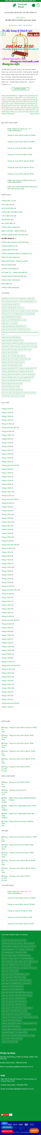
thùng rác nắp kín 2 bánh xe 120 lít (11, 1029)
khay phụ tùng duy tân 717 (9, 949)
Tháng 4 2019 (6, 692)
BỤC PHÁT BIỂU (7, 223)
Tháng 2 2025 (6, 461)
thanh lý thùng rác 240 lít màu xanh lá (12, 343)
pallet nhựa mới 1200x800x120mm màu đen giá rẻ (16, 983)
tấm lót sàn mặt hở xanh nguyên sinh (12, 392)
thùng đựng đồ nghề (7, 1032)
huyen (30, 25)
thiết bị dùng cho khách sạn (9, 111)
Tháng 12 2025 (6, 424)
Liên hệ (35, 1128)
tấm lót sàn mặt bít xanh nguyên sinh (12, 389)
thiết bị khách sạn (19, 109)
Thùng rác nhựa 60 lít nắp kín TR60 (19, 154)
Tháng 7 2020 (6, 635)
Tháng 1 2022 (6, 582)
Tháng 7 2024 (6, 473)
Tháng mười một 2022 (9, 544)
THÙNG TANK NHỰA (9, 287)
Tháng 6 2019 (6, 684)
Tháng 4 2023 (6, 526)
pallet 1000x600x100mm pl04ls (11, 317)
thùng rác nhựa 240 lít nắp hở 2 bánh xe (13, 362)
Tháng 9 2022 (6, 552)
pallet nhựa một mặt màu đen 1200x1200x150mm (16, 980)
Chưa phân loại (6, 204)
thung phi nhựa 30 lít (31, 343)
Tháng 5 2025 (6, 450)
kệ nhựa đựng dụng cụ (8, 952)
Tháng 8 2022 (6, 556)
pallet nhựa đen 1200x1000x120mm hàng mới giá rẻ (17, 1008)
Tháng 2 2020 (6, 654)
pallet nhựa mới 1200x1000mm (11, 337)
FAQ (21, 1129)
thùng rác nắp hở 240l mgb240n (11, 374)
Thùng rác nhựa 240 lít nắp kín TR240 (20, 174)
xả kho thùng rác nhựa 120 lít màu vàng (13, 396)
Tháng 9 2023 (6, 507)
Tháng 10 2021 (6, 594)
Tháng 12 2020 (6, 616)
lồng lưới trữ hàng (21, 952)
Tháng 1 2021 (6, 612)
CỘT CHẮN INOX (7, 216)
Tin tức (29, 1128)
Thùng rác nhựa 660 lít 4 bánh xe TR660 (21, 135)
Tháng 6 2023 (6, 518)
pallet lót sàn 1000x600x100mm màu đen (14, 320)
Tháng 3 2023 (6, 529)
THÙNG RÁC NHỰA (8, 227)
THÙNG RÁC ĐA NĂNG (9, 212)
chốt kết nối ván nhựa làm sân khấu (12, 943)
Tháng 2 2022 (6, 578)
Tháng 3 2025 (6, 458)
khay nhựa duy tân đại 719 (28, 946)
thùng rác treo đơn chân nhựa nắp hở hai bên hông (16, 380)
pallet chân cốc (33, 961)
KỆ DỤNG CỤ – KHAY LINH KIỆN (13, 272)
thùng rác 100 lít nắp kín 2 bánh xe (11, 1020)
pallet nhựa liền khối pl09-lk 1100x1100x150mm (16, 329)
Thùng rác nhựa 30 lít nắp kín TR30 (19, 148)
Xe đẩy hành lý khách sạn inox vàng (20, 20)
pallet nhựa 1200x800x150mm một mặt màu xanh (16, 964)
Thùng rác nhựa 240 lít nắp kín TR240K (21, 142)
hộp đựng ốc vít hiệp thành (26, 298)
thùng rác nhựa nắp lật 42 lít (10, 368)
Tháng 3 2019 (6, 695)
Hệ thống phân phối (18, 1128)
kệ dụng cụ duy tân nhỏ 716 (10, 310)
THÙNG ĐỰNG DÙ (8, 246)
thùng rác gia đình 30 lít (30, 1023)
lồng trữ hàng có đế (7, 961)
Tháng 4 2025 (6, 454)
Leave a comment (35, 113)
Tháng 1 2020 (6, 658)
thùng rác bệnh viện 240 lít (9, 352)
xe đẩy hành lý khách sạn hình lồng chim (25, 103)
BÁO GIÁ (34, 1130)
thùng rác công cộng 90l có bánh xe (12, 1023)
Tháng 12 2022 (6, 541)
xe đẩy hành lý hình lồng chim (30, 99)
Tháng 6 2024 (6, 476)
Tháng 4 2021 (6, 605)
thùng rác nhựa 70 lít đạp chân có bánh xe (13, 356)
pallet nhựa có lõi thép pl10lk (10, 971)
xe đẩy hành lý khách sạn (14, 99)
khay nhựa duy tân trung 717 (10, 301)
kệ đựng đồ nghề (29, 314)
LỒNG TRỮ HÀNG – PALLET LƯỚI (13, 261)
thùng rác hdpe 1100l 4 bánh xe (11, 1026)
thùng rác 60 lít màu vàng (9, 349)
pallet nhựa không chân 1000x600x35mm (14, 326)
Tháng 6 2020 (6, 639)
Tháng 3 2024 (6, 488)
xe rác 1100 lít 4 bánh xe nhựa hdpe (12, 1038)
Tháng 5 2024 (6, 480)
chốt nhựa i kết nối (28, 943)
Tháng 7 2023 (6, 514)
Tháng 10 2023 (6, 503)
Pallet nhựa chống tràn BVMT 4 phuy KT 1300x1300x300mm (21, 181)
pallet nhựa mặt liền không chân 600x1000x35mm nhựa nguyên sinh (20, 333)
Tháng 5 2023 (6, 522)
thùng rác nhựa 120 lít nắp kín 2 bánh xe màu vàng (16, 359)
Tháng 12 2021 (6, 586)
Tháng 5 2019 (6, 688)
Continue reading (20, 89)
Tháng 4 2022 (6, 571)
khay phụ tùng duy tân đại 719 (10, 304)
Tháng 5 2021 (6, 601)
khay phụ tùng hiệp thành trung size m (12, 307)
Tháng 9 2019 (6, 673)
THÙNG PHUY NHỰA (9, 280)
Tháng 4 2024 (6, 484)
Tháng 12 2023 (6, 495)
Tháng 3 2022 (6, 575)
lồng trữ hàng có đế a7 (21, 961)
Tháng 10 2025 (6, 431)
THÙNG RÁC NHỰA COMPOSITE (13, 242)
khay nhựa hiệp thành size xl (28, 301)
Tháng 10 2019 (6, 669)
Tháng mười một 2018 (9, 703)
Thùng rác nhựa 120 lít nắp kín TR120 (20, 167)
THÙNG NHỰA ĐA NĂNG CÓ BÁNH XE (15, 253)
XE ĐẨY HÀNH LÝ (20, 17)
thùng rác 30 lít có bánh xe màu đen (12, 1017)
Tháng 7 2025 (6, 443)
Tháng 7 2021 (6, 597)
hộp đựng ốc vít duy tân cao (9, 298)
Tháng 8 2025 (6, 439)
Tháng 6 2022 (6, 563)
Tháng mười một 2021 (9, 590)
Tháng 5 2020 (6, 643)
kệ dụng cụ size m (7, 314)
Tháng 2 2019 (6, 699)
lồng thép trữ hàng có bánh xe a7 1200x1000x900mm (17, 958)
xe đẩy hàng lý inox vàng (8, 101)
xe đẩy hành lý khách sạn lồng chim (29, 107)
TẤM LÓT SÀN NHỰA (9, 257)
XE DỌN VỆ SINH (7, 208)
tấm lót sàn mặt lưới (30, 392)
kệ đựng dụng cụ (18, 314)
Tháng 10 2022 (6, 548)
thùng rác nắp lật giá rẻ (28, 374)
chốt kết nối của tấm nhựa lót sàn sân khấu (14, 940)
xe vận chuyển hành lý (7, 109)
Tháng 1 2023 (6, 537)
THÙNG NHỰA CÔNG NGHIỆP (12, 276)
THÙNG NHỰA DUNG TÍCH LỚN (13, 235)
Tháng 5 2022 (6, 567)
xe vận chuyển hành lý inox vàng (24, 101)
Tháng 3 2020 (6, 650)
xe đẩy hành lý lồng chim (26, 105)
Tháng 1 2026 (6, 420)
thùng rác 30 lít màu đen (30, 1017)
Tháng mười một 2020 (9, 620)
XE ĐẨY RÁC (5, 219)
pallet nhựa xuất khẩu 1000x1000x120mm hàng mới (17, 992)
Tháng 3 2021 (6, 609)
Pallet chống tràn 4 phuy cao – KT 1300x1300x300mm (19, 129)
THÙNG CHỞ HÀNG (8, 269)
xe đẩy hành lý (18, 97)
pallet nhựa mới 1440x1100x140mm (12, 989)
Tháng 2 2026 (6, 416)
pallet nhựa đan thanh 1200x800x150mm (14, 1004)
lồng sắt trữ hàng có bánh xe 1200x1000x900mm (16, 955)
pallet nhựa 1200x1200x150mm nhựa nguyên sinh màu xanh (19, 968)
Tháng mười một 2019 (9, 665)
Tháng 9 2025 (6, 435)
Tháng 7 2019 (6, 680)
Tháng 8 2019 (6, 677)
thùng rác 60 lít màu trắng (29, 346)
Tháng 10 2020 (6, 624)
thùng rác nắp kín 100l (29, 1029)
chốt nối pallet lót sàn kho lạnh (10, 946)
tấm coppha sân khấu (21, 1032)
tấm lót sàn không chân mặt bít (10, 386)
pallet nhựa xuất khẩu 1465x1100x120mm (14, 1001)
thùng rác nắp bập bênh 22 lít (28, 368)
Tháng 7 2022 (6, 560)
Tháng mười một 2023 (9, 499)
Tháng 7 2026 (6, 412)
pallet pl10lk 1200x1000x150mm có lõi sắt (14, 1011)
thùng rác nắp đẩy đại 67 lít (25, 377)
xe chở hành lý (10, 97)
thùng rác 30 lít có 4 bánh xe (22, 1014)
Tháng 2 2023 (6, 533)
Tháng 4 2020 (6, 646)
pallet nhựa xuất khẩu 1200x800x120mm (14, 998)
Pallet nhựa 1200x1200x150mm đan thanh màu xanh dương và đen (22, 187)
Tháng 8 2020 (6, 631)
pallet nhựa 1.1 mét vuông (9, 323)
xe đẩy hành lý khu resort (32, 109)
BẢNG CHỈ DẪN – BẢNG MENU (12, 231)
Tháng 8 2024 (6, 469)
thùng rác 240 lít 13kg (24, 349)
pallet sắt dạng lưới (7, 1014)
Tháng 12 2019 (6, 661)
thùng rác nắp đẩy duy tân (9, 377)
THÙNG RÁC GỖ (7, 201)
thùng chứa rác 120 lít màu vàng (11, 346)
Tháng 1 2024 (6, 492)
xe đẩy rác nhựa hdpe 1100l (10, 1041)
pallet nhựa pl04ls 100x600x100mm (12, 340)
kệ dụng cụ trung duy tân (26, 949)
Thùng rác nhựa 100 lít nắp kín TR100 (20, 161)
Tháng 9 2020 (6, 628)
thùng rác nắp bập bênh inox (10, 371)
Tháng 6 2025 (6, 446)
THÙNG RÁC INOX (8, 250)
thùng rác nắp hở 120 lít (26, 371)
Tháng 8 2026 (6, 409)
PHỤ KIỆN (5, 284)
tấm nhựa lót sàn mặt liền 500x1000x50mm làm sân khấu (18, 1035)
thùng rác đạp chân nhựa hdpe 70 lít (12, 383)
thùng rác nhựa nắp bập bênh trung (11, 365)
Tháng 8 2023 (6, 510)
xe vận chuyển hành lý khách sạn (26, 111)
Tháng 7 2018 (6, 707)
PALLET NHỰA (6, 265)
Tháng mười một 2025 (9, 427)
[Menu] (2, 5)
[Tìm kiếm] (33, 5)
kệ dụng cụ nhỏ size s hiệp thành (29, 310)
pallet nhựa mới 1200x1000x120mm (12, 986)
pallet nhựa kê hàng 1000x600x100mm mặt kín (15, 974)
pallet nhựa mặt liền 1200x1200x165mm (13, 977)
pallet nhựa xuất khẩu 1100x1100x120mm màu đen (16, 995)
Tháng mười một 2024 (9, 465)
